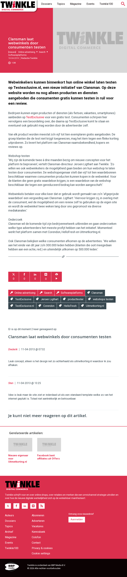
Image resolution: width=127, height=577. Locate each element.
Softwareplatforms (17, 55)
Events (90, 3)
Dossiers (46, 3)
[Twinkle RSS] (42, 506)
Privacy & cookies (42, 548)
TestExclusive (35, 117)
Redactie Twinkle (29, 58)
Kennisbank (38, 531)
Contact (36, 542)
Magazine (75, 3)
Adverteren (38, 520)
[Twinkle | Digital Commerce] (18, 6)
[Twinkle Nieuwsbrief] (33, 506)
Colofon (36, 537)
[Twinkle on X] (8, 506)
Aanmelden (77, 519)
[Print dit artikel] (56, 277)
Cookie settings (41, 553)
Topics (61, 3)
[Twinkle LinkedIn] (25, 506)
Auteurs (9, 515)
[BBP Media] (15, 567)
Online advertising (26, 52)
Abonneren (38, 515)
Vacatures (37, 526)
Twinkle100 (106, 3)
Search (42, 52)
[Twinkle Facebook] (16, 506)
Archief (9, 531)
